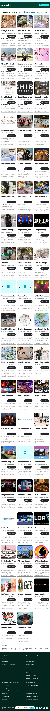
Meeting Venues (30, 664)
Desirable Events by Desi (10, 130)
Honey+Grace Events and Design (13, 362)
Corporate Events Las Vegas (28, 395)
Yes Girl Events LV (24, 31)
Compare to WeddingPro (32, 688)
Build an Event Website (32, 678)
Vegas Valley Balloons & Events (29, 230)
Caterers (28, 667)
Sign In (33, 5)
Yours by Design (24, 362)
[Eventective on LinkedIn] (47, 708)
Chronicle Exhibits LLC (26, 495)
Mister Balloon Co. (25, 627)
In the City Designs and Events (29, 130)
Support (4, 702)
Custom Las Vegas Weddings (29, 329)
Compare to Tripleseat (32, 690)
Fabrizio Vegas (23, 296)
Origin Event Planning (9, 495)
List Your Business (25, 5)
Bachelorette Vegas (8, 561)
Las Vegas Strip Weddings (11, 594)
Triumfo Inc (5, 263)
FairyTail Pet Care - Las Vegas (12, 196)
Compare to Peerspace (32, 696)
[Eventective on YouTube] (44, 708)
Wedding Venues (30, 661)
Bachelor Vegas (41, 528)
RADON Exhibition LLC (9, 329)
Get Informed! (40, 462)
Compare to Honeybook (32, 693)
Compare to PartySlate (32, 699)
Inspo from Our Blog (31, 675)
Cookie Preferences (6, 669)
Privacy (3, 667)
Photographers (30, 669)
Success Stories (6, 696)
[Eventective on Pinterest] (37, 708)
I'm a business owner (24, 1)
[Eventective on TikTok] (40, 708)
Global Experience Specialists (29, 594)
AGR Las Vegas (24, 561)
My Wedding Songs (25, 428)
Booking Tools (5, 693)
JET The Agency (7, 395)
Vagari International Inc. (27, 64)
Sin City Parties (40, 395)
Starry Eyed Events (42, 362)
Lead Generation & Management (10, 690)
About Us (4, 658)
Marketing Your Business (8, 688)
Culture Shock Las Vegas (10, 428)
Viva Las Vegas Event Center (12, 296)
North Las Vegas (5, 9)
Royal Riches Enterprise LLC (11, 97)
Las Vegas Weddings (26, 163)
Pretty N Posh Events (9, 31)
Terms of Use (5, 661)
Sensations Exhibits (25, 528)
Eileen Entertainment (25, 263)
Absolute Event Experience (28, 462)
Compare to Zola (30, 702)
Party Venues (29, 658)
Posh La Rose (40, 64)
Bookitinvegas (6, 627)
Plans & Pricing (5, 685)
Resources (4, 699)
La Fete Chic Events (42, 428)
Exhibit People (6, 528)
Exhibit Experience (25, 97)
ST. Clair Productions (26, 196)
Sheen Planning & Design (10, 230)
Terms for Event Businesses (8, 664)
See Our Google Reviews (32, 685)
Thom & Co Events (8, 64)
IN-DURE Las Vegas (42, 130)
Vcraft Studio (40, 594)
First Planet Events (8, 163)
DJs (27, 672)
